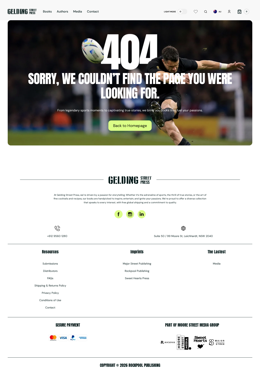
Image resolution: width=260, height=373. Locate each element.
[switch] (182, 11)
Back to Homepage (130, 125)
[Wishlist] (195, 11)
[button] (205, 11)
